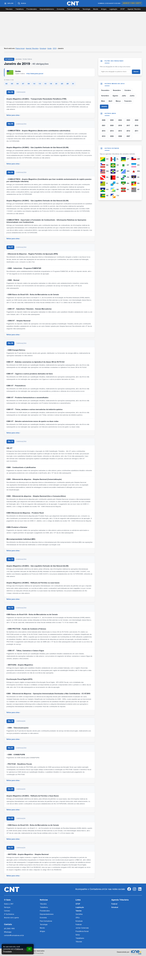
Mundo (95, 9)
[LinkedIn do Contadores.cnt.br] (140, 890)
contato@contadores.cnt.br (14, 935)
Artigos (103, 9)
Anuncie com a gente (132, 3)
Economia (60, 9)
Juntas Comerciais (82, 928)
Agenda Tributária (134, 9)
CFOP (122, 9)
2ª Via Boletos (9, 914)
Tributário (9, 9)
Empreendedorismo (47, 9)
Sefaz (78, 935)
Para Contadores (73, 9)
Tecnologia (86, 9)
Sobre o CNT (8, 904)
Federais (79, 924)
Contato (7, 911)
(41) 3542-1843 (9, 928)
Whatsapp (7, 932)
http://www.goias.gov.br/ (34, 73)
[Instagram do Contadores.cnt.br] (134, 890)
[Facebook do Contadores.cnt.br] (129, 890)
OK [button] (29, 949)
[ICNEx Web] (136, 952)
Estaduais (79, 921)
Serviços (7, 907)
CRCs (78, 917)
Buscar (136, 71)
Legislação (113, 9)
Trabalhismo (80, 938)
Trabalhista (19, 9)
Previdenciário (32, 9)
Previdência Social (82, 931)
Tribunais (79, 941)
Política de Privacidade (35, 953)
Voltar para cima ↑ (14, 115)
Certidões (79, 914)
